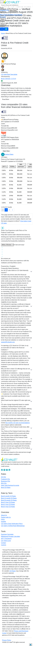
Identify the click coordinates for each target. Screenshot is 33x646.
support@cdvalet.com (8, 342)
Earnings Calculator (7, 534)
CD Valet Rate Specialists (9, 74)
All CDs (7, 14)
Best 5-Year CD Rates (8, 506)
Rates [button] (2, 8)
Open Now (13, 10)
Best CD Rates (5, 487)
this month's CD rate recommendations (18, 423)
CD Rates (12, 571)
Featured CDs (8, 10)
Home (3, 33)
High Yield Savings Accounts (10, 485)
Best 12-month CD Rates (9, 498)
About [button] (2, 24)
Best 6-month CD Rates (8, 496)
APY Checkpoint (6, 538)
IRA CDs (2, 14)
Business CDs (5, 481)
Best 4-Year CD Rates (8, 504)
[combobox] (16, 5)
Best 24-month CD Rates (9, 500)
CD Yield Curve (6, 540)
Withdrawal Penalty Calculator (10, 536)
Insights (2, 21)
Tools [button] (2, 19)
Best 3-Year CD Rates (8, 502)
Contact (2, 26)
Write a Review (7, 244)
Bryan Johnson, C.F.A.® (8, 78)
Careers (3, 545)
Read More (5, 99)
